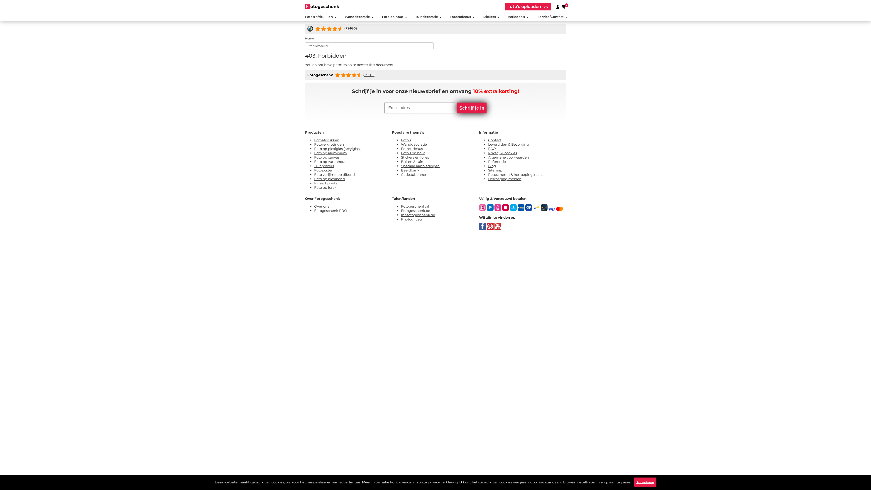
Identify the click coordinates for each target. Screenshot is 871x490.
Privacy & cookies (502, 153)
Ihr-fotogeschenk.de (418, 215)
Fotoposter (323, 170)
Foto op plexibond (329, 179)
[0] (564, 6)
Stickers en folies (415, 157)
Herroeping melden (504, 179)
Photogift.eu (411, 219)
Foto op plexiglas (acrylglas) (337, 149)
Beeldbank (410, 170)
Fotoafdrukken (326, 140)
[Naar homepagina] (322, 6)
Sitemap (495, 170)
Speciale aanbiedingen (420, 166)
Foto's (406, 140)
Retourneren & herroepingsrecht (515, 174)
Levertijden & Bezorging (508, 144)
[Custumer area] (557, 6)
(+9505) (369, 75)
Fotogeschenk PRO (330, 210)
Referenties (497, 161)
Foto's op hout (413, 153)
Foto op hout (393, 17)
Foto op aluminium (330, 153)
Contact (495, 140)
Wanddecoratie (357, 17)
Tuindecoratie (426, 17)
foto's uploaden (525, 6)
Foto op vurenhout (330, 161)
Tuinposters (324, 166)
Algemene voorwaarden (508, 157)
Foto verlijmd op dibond (334, 174)
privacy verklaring (443, 482)
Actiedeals (516, 17)
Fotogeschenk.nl (415, 206)
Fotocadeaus (460, 17)
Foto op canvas (327, 157)
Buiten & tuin (412, 161)
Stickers (489, 17)
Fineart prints (325, 183)
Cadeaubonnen (414, 174)
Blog (492, 166)
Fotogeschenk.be (415, 210)
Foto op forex (325, 187)
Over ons (321, 206)
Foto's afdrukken (319, 17)
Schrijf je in (471, 107)
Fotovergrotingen (329, 144)
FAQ (492, 149)
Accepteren (645, 482)
